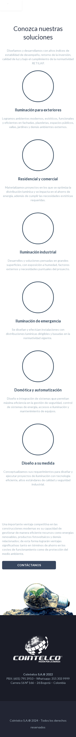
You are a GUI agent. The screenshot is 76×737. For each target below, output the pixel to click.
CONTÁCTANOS (29, 565)
